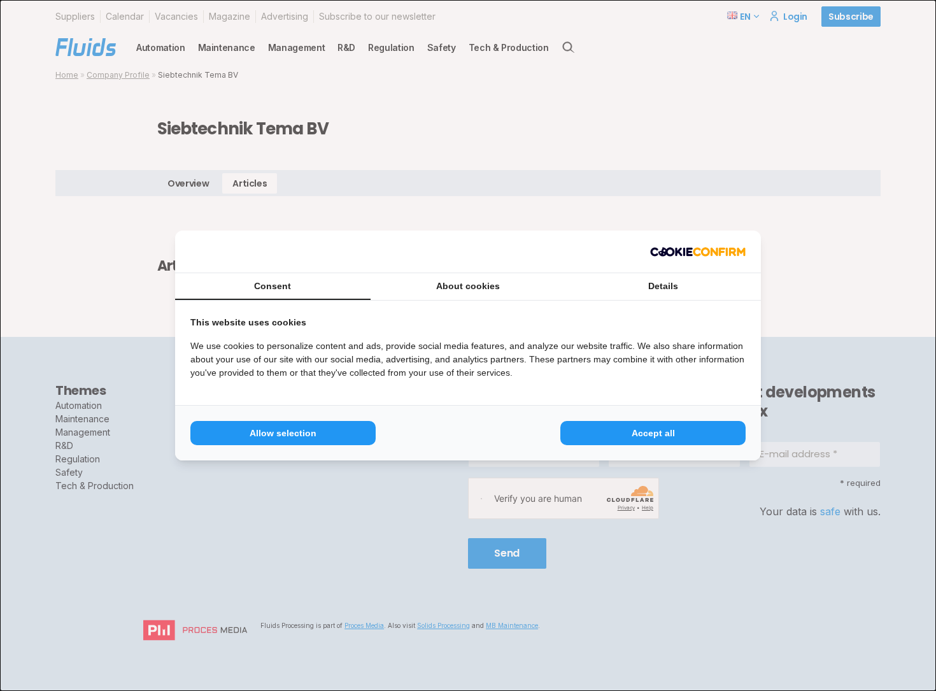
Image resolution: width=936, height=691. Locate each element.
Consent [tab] (272, 286)
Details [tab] (663, 286)
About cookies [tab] (468, 286)
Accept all (653, 433)
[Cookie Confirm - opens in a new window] (698, 251)
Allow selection (283, 433)
